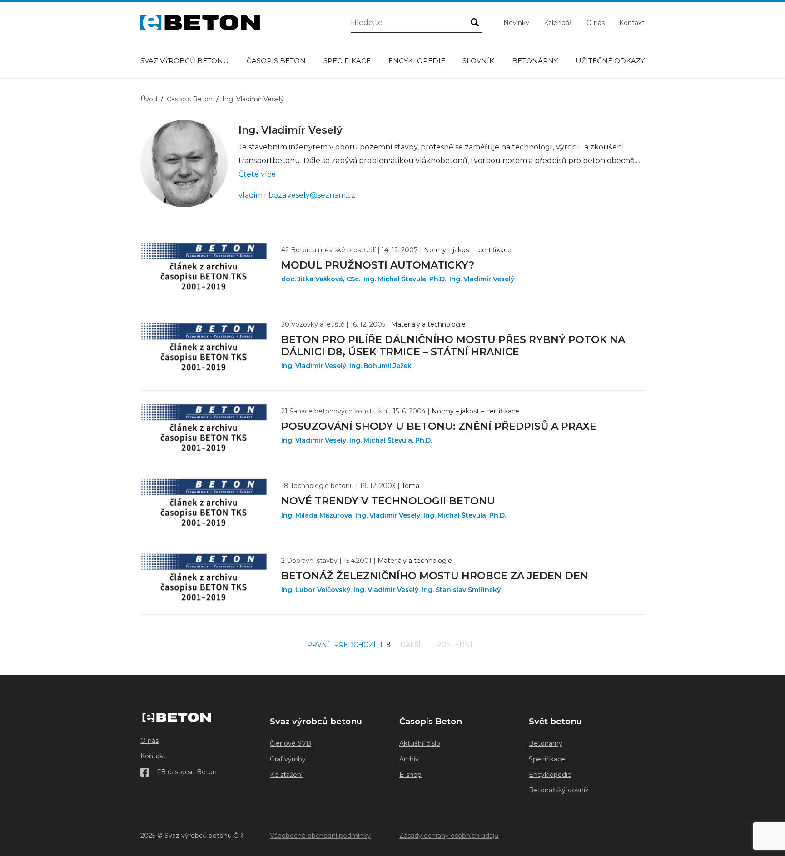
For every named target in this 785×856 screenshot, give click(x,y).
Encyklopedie (416, 60)
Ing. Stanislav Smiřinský (461, 590)
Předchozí (355, 645)
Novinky (516, 23)
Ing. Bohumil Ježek (380, 366)
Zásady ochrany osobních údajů (448, 835)
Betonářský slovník (559, 790)
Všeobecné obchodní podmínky (320, 835)
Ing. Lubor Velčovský (315, 590)
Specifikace (347, 60)
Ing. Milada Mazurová (316, 515)
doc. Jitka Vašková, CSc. (320, 279)
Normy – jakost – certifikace (468, 250)
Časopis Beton (276, 60)
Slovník (478, 60)
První (318, 645)
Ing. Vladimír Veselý (481, 279)
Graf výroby (288, 759)
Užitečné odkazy (610, 60)
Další (410, 645)
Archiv (409, 759)
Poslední (454, 645)
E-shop (410, 775)
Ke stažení (286, 775)
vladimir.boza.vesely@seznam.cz (296, 195)
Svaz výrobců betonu (184, 60)
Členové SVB (290, 743)
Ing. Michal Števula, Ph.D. (404, 279)
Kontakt (632, 23)
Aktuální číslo (419, 743)
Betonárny (535, 60)
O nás (595, 23)
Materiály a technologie (428, 324)
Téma (410, 486)
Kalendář (558, 23)
